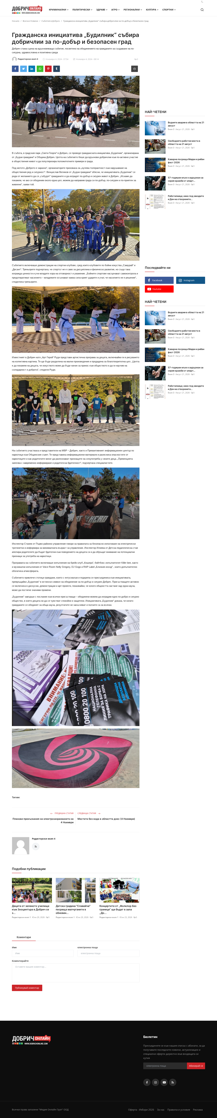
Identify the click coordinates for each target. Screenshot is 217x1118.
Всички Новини (30, 20)
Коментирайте (20, 960)
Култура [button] (151, 9)
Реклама (198, 1109)
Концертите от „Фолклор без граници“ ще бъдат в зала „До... (117, 909)
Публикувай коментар (27, 987)
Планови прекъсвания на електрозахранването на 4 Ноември (43, 820)
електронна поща (88, 947)
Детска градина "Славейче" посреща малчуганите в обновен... (73, 909)
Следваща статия (87, 813)
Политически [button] (81, 9)
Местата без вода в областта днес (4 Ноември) (106, 818)
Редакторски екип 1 (21, 917)
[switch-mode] (202, 1)
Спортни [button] (167, 9)
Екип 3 (171, 129)
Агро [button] (114, 9)
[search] (202, 10)
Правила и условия (178, 1109)
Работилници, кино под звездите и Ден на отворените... (186, 197)
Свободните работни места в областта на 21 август (184, 142)
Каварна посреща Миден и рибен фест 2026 (186, 161)
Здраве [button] (100, 9)
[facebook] (147, 1082)
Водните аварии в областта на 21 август (186, 124)
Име (14, 947)
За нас (160, 1109)
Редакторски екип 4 (43, 838)
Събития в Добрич (50, 20)
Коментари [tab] (24, 937)
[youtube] (164, 1082)
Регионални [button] (132, 9)
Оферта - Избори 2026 (141, 1109)
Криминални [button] (57, 9)
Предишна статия (64, 813)
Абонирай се (196, 1065)
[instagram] (155, 1082)
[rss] (172, 1082)
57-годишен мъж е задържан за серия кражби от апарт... (185, 179)
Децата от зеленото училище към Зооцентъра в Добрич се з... (30, 909)
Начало (15, 20)
